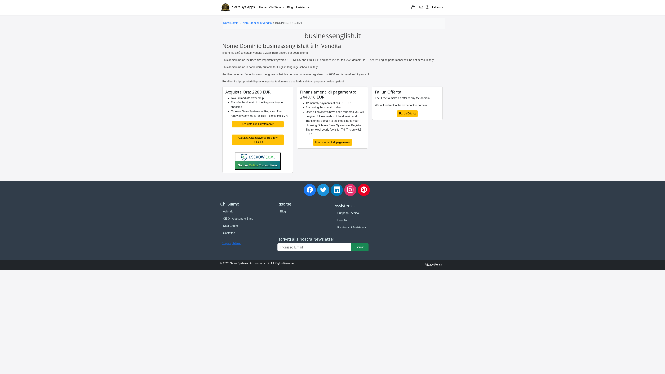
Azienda (228, 211)
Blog (290, 7)
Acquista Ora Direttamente (258, 124)
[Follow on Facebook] (310, 190)
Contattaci (229, 232)
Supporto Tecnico (348, 213)
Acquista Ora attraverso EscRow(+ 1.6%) (258, 139)
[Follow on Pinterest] (364, 190)
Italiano (236, 243)
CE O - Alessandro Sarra (238, 218)
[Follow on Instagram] (350, 190)
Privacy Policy (433, 264)
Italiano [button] (436, 7)
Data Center (230, 225)
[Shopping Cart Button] (413, 7)
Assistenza (302, 7)
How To (342, 220)
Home (263, 7)
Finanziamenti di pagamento (332, 142)
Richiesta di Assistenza (351, 227)
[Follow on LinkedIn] (337, 190)
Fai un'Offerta (407, 113)
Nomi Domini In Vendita (257, 22)
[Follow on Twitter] (323, 190)
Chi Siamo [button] (275, 7)
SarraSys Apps (243, 7)
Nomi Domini (231, 22)
